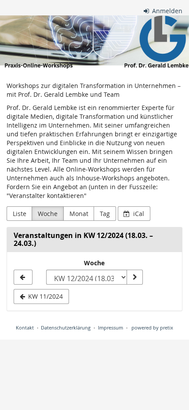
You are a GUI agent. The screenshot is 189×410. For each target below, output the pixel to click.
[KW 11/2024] (23, 277)
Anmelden (166, 11)
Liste (19, 213)
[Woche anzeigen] (134, 277)
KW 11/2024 (44, 296)
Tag (105, 213)
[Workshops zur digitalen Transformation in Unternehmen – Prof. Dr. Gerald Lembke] (94, 42)
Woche (48, 213)
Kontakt (25, 327)
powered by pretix (152, 327)
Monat (78, 213)
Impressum (110, 327)
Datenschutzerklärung (66, 327)
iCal (137, 213)
